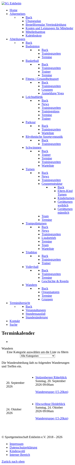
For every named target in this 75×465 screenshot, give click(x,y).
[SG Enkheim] (11, 3)
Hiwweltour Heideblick (50, 404)
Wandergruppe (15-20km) (51, 392)
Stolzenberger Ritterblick (51, 377)
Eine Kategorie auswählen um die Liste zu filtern (37, 352)
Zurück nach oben (13, 461)
